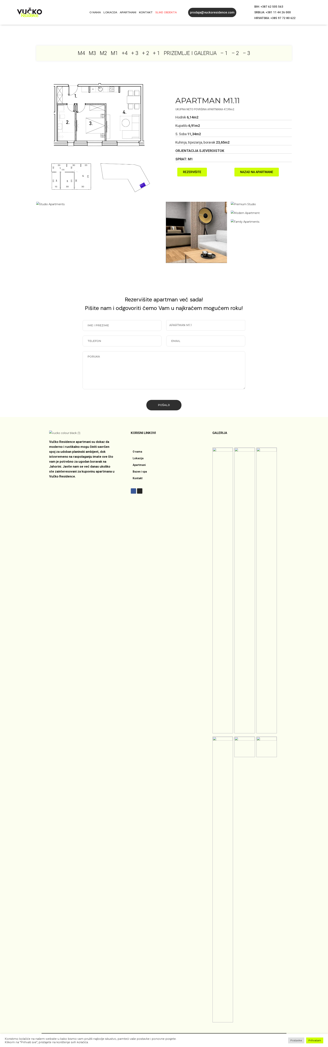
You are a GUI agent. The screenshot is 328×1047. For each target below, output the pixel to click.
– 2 (235, 53)
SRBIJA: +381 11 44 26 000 (272, 12)
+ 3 (134, 53)
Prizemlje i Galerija (190, 53)
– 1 (224, 53)
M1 (114, 53)
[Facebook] (133, 491)
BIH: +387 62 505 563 (268, 6)
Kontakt (146, 12)
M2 (103, 53)
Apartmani (128, 12)
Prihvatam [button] (314, 1040)
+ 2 (145, 53)
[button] (212, 12)
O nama (95, 12)
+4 (125, 53)
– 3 (246, 53)
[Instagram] (139, 491)
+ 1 (156, 53)
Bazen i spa (140, 471)
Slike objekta (166, 12)
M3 (92, 53)
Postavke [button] (296, 1040)
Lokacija (110, 12)
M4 (81, 53)
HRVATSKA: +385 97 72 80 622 (275, 18)
